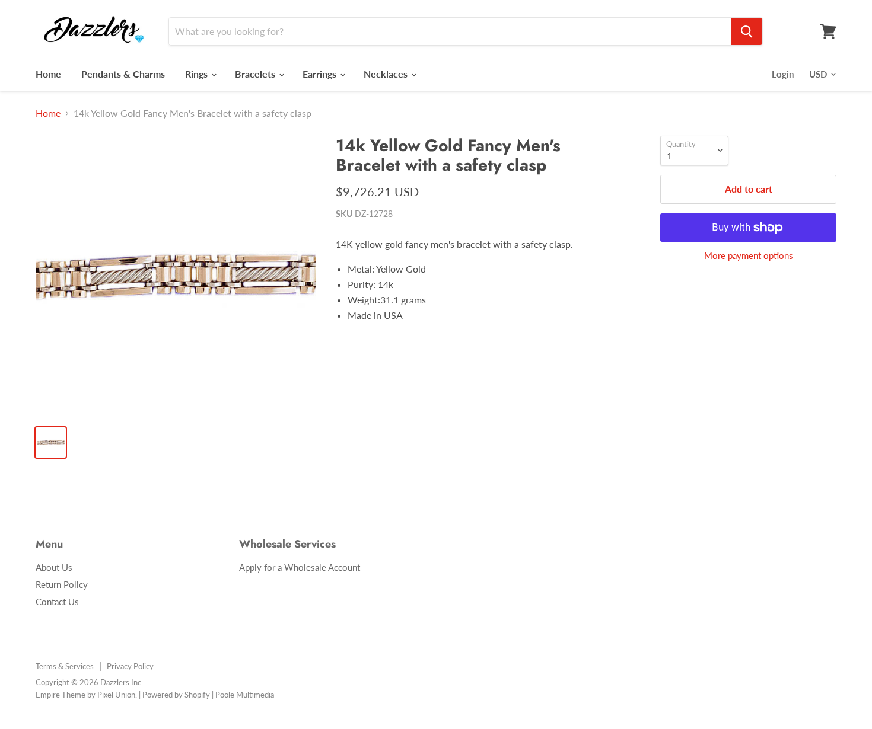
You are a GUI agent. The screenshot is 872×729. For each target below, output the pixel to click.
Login (783, 74)
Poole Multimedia (244, 694)
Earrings (321, 73)
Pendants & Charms (123, 73)
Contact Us (57, 601)
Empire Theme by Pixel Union (85, 694)
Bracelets (256, 73)
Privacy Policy (130, 666)
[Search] (746, 31)
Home (48, 73)
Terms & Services (65, 666)
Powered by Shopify (176, 694)
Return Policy (62, 584)
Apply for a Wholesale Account (299, 567)
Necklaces (387, 73)
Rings (197, 73)
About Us (54, 567)
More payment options (748, 256)
